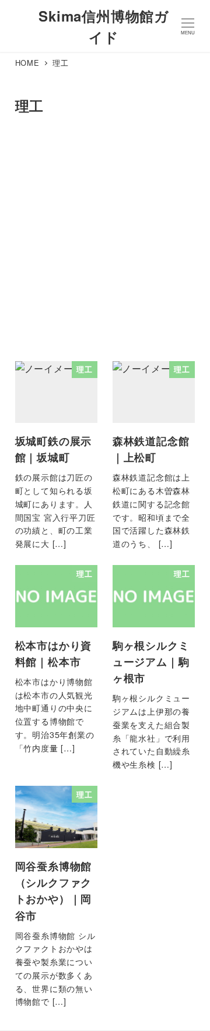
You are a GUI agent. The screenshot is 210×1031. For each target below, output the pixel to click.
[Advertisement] (105, 241)
